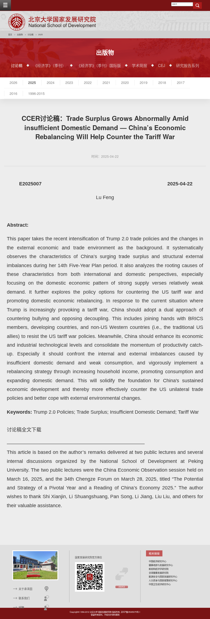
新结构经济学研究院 (158, 568)
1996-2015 (36, 93)
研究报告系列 (187, 65)
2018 (162, 82)
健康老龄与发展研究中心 (161, 565)
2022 (88, 82)
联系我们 (24, 598)
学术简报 (139, 65)
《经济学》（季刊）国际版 (99, 65)
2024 (50, 82)
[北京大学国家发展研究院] (52, 22)
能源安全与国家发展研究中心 (163, 576)
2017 (181, 82)
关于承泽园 (25, 589)
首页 (10, 34)
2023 (69, 82)
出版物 (20, 34)
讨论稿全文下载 (24, 430)
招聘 (21, 607)
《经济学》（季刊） (49, 65)
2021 (106, 82)
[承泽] (35, 565)
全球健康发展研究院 (158, 572)
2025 (32, 82)
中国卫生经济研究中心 (160, 584)
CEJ (161, 65)
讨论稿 (30, 34)
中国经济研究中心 (157, 561)
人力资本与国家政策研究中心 (163, 580)
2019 (143, 82)
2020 (125, 82)
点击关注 (121, 587)
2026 (13, 82)
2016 (13, 93)
